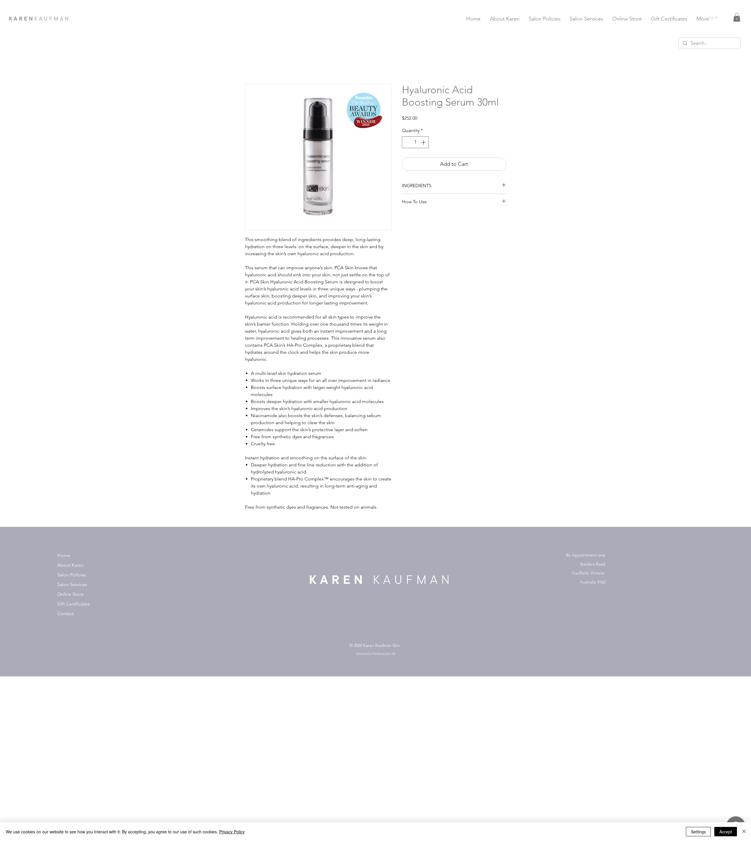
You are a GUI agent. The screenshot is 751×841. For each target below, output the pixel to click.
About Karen (70, 565)
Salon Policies (71, 575)
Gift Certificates (73, 604)
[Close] (743, 831)
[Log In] (726, 17)
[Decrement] (407, 142)
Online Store (70, 594)
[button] (736, 17)
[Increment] (424, 142)
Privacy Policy (232, 832)
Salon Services (72, 584)
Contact (65, 613)
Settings (698, 832)
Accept (725, 832)
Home (63, 555)
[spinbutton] (415, 142)
